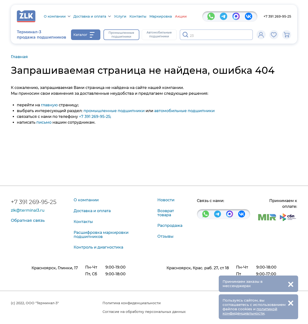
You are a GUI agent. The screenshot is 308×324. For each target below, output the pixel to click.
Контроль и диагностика (98, 247)
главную (49, 105)
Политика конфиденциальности (132, 303)
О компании (55, 16)
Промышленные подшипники (121, 34)
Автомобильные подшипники (159, 34)
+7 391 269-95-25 (277, 16)
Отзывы (165, 236)
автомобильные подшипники (184, 110)
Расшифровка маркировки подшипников (101, 234)
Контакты (137, 16)
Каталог (80, 35)
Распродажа (169, 225)
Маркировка (160, 16)
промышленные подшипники (114, 110)
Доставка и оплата (89, 16)
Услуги (120, 16)
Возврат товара (165, 213)
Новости (165, 200)
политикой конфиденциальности (250, 311)
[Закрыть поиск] (246, 35)
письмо (43, 122)
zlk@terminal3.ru (28, 210)
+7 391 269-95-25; (95, 116)
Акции (181, 16)
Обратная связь (28, 220)
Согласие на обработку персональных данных (144, 312)
